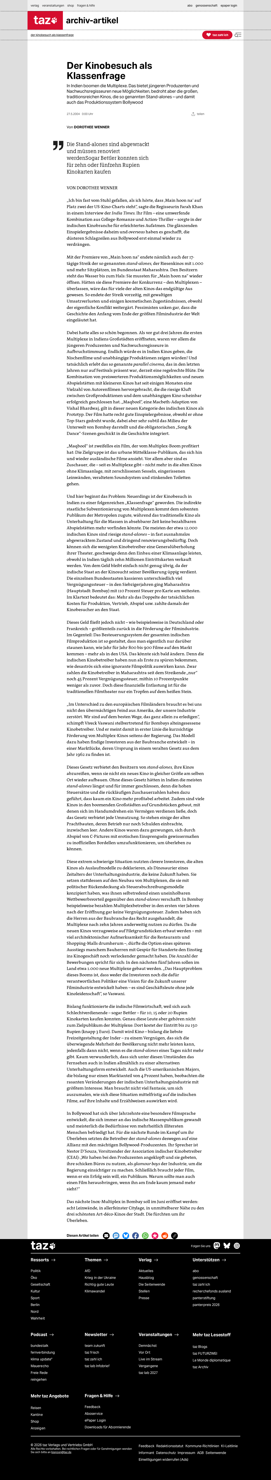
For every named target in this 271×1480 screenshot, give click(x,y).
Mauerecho (40, 1366)
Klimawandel (95, 1291)
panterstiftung (204, 1298)
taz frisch (92, 1352)
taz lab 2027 (148, 1373)
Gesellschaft (40, 1284)
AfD (87, 1271)
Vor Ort (144, 1352)
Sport (35, 1298)
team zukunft (95, 1345)
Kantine (37, 1414)
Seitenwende (216, 1453)
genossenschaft (205, 1277)
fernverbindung (43, 1352)
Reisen (36, 1408)
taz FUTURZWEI (205, 1353)
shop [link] (70, 5)
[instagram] (237, 1248)
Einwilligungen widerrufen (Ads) (163, 1459)
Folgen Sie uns (200, 1246)
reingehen (39, 1379)
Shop (35, 1421)
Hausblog (146, 1277)
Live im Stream (150, 1359)
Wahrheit (38, 1318)
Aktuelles (146, 1271)
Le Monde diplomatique (212, 1360)
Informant (147, 1453)
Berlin (35, 1305)
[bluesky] (227, 1248)
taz (43, 1246)
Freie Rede (39, 1373)
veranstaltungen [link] (53, 5)
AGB (201, 1453)
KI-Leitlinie (229, 1446)
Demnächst (148, 1345)
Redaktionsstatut (170, 1446)
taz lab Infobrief (97, 1366)
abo (196, 1271)
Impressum (187, 1453)
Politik (36, 1271)
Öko (34, 1277)
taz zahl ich (201, 1284)
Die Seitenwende (152, 1284)
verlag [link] (35, 5)
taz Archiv (200, 1367)
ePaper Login (95, 1420)
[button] (238, 35)
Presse (144, 1298)
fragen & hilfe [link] (86, 5)
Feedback (92, 1407)
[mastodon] (217, 1248)
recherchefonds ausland (212, 1291)
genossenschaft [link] (206, 5)
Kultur (35, 1291)
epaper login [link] (229, 5)
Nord (35, 1311)
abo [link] (189, 5)
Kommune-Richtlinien (202, 1446)
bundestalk (39, 1345)
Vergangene (148, 1366)
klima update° (41, 1359)
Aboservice (94, 1413)
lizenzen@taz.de (61, 1452)
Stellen (144, 1291)
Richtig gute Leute (99, 1284)
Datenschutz (166, 1453)
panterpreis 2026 (206, 1305)
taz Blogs (200, 1346)
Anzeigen (38, 1428)
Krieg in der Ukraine (100, 1277)
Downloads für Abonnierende (108, 1427)
